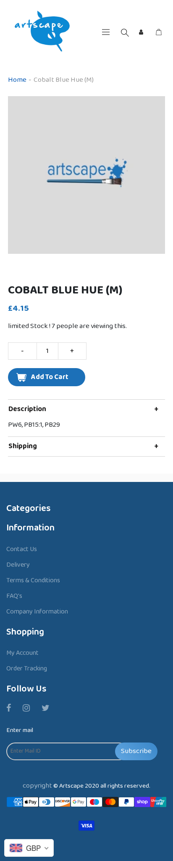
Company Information (37, 611)
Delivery (18, 564)
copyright (37, 786)
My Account (22, 653)
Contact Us (21, 549)
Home (17, 80)
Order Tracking (26, 668)
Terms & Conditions (33, 580)
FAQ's (14, 596)
